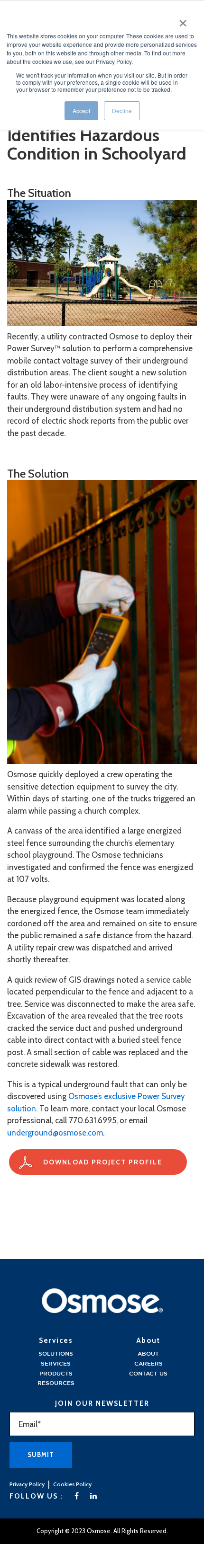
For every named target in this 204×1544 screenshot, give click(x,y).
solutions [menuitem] (55, 1354)
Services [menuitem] (56, 1364)
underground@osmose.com (55, 1132)
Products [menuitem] (56, 1373)
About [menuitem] (148, 1354)
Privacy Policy (27, 1484)
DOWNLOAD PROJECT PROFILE (102, 1162)
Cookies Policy (72, 1484)
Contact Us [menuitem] (148, 1373)
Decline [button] (122, 110)
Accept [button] (81, 110)
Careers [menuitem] (148, 1364)
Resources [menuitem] (55, 1383)
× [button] (182, 20)
